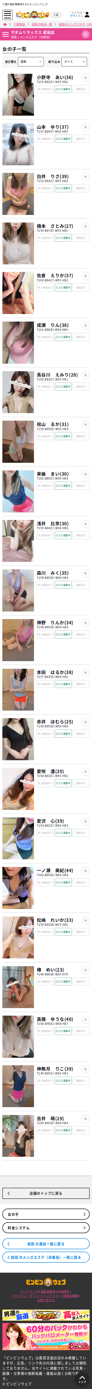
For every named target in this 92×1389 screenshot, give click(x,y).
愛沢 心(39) (50, 820)
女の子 (13, 1214)
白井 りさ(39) (53, 176)
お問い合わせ (46, 1300)
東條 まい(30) (53, 473)
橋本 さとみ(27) (55, 226)
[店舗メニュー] (5, 34)
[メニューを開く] (7, 13)
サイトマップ (29, 1291)
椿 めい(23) (50, 969)
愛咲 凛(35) (50, 771)
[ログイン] (87, 14)
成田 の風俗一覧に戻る (46, 1243)
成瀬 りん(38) (53, 325)
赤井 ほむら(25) (55, 721)
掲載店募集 (70, 1296)
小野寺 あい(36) (55, 77)
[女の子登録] (85, 78)
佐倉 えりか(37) (55, 275)
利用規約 (63, 1291)
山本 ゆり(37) (53, 126)
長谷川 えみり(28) (57, 374)
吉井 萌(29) (50, 1118)
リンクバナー (52, 1296)
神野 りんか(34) (55, 622)
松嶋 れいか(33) (55, 920)
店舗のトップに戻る (46, 1193)
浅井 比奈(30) (53, 523)
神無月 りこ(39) (55, 1068)
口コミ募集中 (63, 89)
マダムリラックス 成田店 (33, 32)
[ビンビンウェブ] (4, 24)
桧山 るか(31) (53, 424)
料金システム (19, 1227)
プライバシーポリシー (26, 1296)
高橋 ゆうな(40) (55, 1019)
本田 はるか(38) (55, 672)
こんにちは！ (77, 14)
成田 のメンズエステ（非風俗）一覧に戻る (46, 1257)
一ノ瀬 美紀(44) (55, 870)
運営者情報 (48, 1291)
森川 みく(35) (53, 572)
